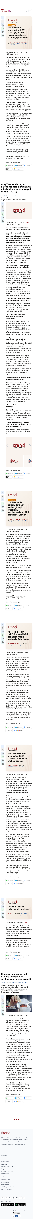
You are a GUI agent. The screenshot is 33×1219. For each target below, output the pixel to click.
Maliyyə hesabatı (5, 1176)
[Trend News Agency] (5, 1133)
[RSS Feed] (23, 1197)
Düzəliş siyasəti (5, 1173)
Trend (27, 222)
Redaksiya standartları (6, 1171)
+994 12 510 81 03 (5, 1146)
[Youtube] (13, 1197)
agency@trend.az (5, 1147)
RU (19, 1216)
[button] (2, 17)
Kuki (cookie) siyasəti (6, 1189)
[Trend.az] (6, 10)
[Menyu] (30, 10)
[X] (9, 1197)
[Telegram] (16, 1197)
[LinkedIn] (20, 1197)
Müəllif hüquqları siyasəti (7, 1187)
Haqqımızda (4, 1164)
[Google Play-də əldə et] (20, 1204)
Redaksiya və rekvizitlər (7, 1166)
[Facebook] (6, 1197)
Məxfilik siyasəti (5, 1184)
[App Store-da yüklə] (7, 1204)
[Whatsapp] (2, 1197)
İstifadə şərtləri (5, 1182)
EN (13, 1216)
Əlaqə (2, 1169)
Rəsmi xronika (4, 1158)
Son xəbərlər (4, 1155)
